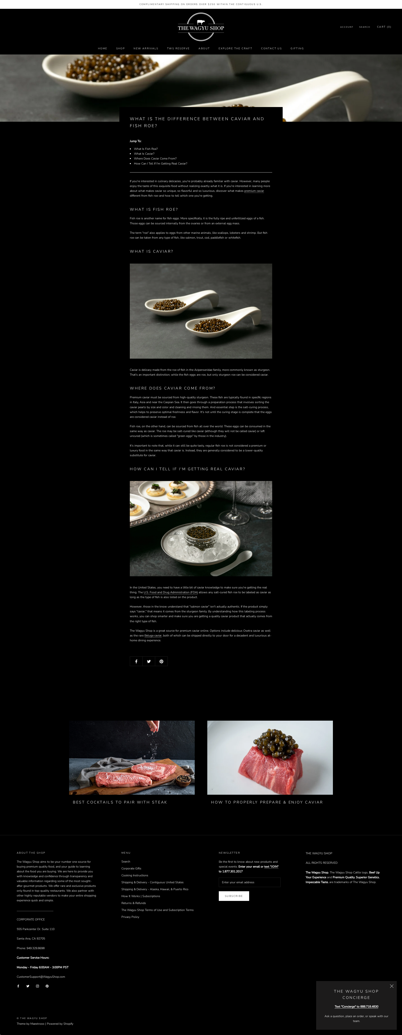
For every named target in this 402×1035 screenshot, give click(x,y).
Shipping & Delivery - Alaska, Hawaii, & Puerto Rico (154, 889)
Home (102, 48)
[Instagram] (37, 985)
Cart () (384, 27)
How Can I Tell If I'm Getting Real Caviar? (160, 164)
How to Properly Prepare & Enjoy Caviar (267, 802)
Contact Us (271, 48)
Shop (120, 48)
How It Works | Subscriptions (140, 896)
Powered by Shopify (60, 1024)
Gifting (297, 48)
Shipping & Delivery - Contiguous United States (152, 882)
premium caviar (254, 191)
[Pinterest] (47, 985)
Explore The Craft (235, 48)
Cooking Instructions (134, 875)
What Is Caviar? (144, 154)
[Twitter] (27, 985)
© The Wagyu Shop (32, 1018)
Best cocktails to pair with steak (120, 802)
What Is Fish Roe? (146, 149)
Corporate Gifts (131, 868)
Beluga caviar (153, 636)
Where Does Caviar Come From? (155, 159)
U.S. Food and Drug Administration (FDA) (171, 592)
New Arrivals (146, 48)
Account (346, 27)
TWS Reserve (178, 48)
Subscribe (234, 896)
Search (364, 27)
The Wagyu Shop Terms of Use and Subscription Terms (157, 910)
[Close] (392, 986)
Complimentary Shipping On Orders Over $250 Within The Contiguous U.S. (201, 4)
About (204, 48)
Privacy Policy (130, 917)
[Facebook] (18, 985)
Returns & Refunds (133, 903)
